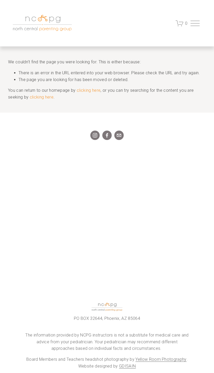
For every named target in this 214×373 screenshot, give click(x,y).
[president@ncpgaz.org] (119, 135)
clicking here (88, 90)
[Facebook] (107, 135)
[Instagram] (95, 135)
